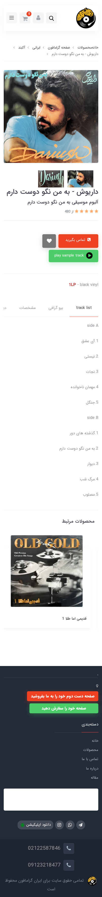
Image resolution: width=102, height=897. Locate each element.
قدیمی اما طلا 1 (78, 619)
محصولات (90, 750)
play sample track (69, 255)
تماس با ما (90, 759)
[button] (51, 18)
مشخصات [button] (27, 308)
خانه (95, 741)
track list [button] (84, 308)
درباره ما (92, 768)
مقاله (94, 778)
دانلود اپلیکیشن (38, 825)
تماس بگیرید (75, 240)
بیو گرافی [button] (56, 308)
